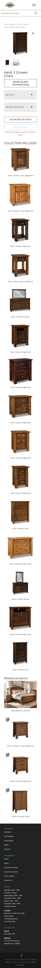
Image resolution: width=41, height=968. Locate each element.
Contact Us (8, 880)
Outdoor (7, 849)
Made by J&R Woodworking (20, 83)
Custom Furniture (11, 872)
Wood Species (14, 107)
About (6, 863)
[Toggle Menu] (34, 5)
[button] (33, 33)
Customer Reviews (11, 867)
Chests (19, 24)
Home (6, 24)
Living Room (8, 841)
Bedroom (13, 24)
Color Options (9, 876)
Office (6, 845)
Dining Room (9, 836)
